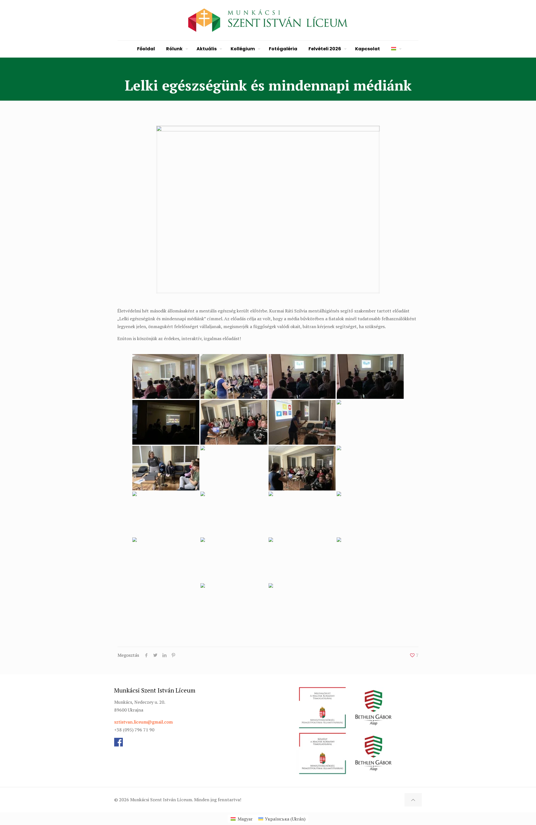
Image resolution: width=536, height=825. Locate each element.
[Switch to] (395, 49)
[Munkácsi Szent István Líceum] (268, 20)
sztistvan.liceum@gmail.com (143, 722)
